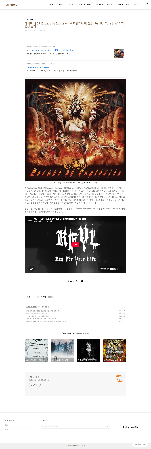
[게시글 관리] (35, 297)
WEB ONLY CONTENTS (105, 5)
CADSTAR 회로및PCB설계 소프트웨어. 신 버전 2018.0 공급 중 (52, 70)
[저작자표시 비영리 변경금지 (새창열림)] (51, 297)
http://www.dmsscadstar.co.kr (39, 64)
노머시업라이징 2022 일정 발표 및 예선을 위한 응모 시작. (43, 311)
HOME (51, 5)
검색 (107, 426)
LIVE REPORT (123, 5)
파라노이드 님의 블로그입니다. (39, 380)
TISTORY (76, 446)
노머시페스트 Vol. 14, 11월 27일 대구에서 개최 (40, 319)
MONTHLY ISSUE (85, 5)
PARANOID (11, 4)
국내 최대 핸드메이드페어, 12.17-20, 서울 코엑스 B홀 (48, 53)
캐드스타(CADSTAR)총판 (38, 67)
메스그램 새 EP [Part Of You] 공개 (36, 316)
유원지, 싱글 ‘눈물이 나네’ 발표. (35, 313)
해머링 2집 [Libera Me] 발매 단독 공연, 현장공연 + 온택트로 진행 (45, 321)
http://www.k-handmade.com (39, 47)
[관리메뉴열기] (147, 4)
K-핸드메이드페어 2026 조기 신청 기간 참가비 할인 (50, 50)
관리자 (83, 446)
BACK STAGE (139, 5)
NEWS (71, 5)
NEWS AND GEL (31, 307)
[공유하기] (32, 297)
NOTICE (62, 5)
